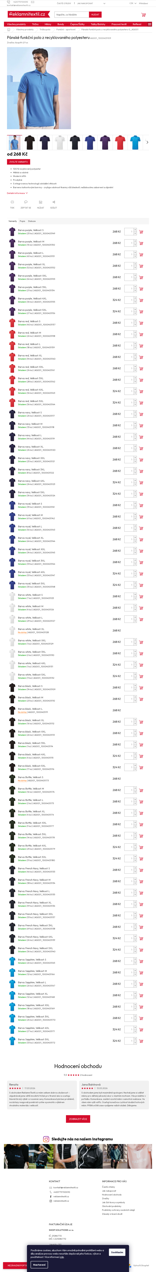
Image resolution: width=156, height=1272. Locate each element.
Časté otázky (64, 3)
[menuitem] (16, 24)
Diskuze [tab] (32, 221)
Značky (105, 1198)
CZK (131, 3)
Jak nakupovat (85, 3)
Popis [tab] (22, 221)
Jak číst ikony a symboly (113, 1202)
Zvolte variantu (18, 161)
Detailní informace (16, 193)
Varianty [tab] (13, 221)
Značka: (17, 42)
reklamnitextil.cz (61, 1196)
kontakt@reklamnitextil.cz (65, 1187)
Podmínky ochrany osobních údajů (118, 1210)
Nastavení (39, 1264)
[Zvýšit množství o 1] (135, 230)
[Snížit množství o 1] (135, 233)
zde (62, 1256)
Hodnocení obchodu (78, 1066)
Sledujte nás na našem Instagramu (82, 1139)
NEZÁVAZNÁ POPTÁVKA (19, 1265)
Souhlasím (117, 1252)
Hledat (95, 14)
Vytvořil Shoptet (141, 1265)
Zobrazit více (78, 1118)
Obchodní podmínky (111, 1206)
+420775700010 (61, 1192)
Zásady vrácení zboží (112, 1214)
